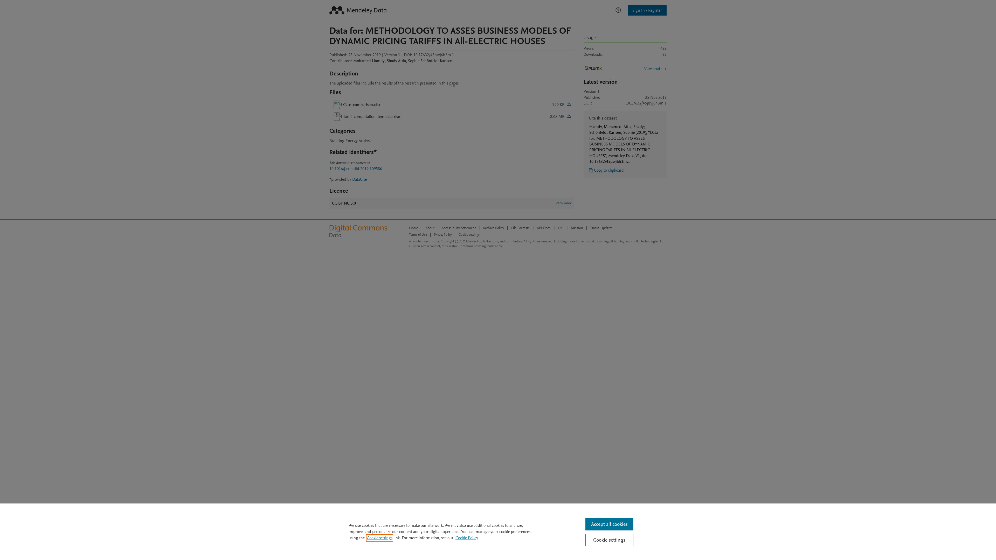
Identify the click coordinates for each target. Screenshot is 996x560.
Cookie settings (379, 538)
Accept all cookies (609, 524)
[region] (498, 531)
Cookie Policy (466, 538)
